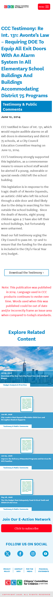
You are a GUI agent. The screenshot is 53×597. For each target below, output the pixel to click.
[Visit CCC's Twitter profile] (7, 554)
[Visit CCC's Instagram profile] (33, 554)
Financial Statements (43, 570)
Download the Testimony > (26, 272)
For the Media (29, 570)
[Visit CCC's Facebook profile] (20, 554)
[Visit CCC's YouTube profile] (45, 554)
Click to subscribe (26, 528)
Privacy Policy (7, 570)
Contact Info (18, 570)
